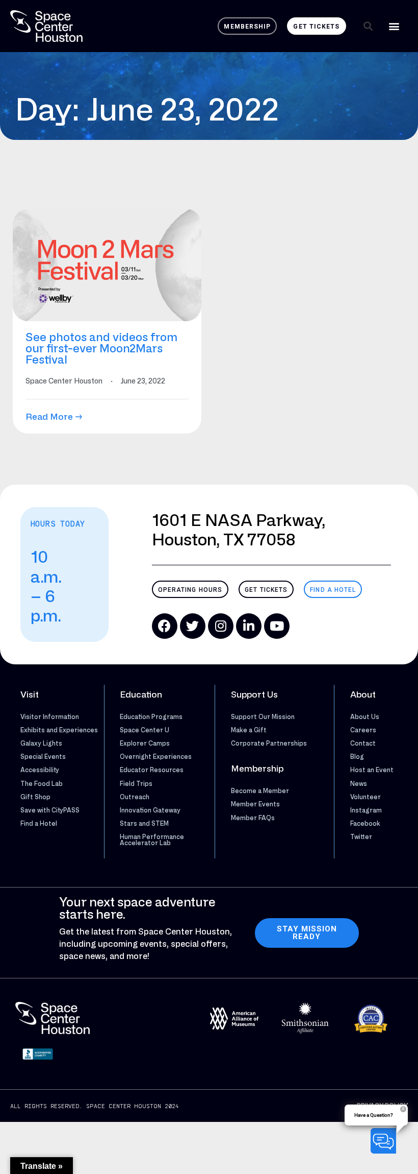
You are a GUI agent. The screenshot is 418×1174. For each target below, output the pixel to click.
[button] (367, 25)
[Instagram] (220, 626)
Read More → (54, 416)
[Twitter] (192, 626)
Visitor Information (49, 716)
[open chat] (385, 1141)
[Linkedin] (249, 626)
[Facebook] (164, 626)
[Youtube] (277, 626)
